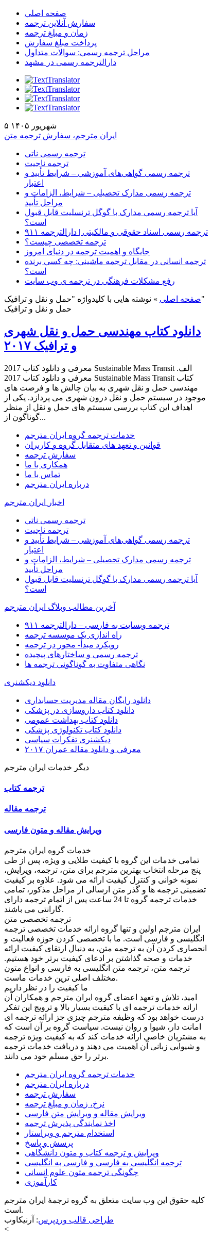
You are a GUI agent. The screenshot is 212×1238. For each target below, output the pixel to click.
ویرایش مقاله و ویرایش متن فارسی (85, 1113)
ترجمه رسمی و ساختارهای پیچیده (81, 654)
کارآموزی (41, 1182)
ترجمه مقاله (25, 808)
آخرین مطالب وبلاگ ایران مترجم (59, 606)
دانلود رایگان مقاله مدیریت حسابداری (88, 700)
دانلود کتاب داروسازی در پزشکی (79, 710)
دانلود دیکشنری (30, 682)
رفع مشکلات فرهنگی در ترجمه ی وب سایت (100, 280)
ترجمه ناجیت (46, 163)
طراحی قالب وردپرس (76, 1219)
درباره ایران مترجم (57, 484)
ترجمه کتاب (24, 788)
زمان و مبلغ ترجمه (56, 32)
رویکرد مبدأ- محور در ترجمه (72, 644)
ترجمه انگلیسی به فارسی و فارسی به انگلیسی (103, 1162)
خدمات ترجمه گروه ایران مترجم (80, 435)
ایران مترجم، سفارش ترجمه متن (60, 135)
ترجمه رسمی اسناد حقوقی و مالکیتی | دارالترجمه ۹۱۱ (116, 231)
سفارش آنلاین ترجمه (60, 23)
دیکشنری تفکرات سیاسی (68, 739)
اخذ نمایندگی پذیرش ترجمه (70, 1123)
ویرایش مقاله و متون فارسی (53, 829)
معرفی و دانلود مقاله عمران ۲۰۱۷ (83, 749)
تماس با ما (42, 474)
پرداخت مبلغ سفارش (61, 42)
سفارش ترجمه (50, 454)
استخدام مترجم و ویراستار (69, 1133)
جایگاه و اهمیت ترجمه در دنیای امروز (87, 251)
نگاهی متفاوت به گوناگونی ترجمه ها (85, 664)
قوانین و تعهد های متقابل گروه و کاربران (93, 445)
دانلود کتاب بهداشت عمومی (71, 719)
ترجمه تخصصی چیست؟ (65, 241)
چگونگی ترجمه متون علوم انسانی (81, 1172)
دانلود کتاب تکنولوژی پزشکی (73, 729)
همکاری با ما (46, 464)
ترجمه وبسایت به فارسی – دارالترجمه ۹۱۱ (97, 625)
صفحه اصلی (45, 13)
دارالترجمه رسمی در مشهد (70, 62)
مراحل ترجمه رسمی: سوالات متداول (87, 52)
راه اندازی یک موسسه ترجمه (73, 634)
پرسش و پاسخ (49, 1142)
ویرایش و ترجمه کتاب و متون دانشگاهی (92, 1152)
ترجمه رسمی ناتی (55, 153)
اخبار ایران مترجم (34, 502)
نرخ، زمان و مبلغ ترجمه (64, 1103)
